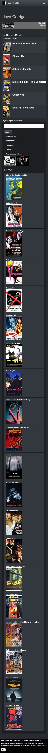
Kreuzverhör (10, 288)
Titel (14, 39)
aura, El (8, 455)
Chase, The (18, 56)
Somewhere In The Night (15, 231)
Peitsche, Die (11, 371)
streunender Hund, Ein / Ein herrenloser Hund (23, 622)
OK (3, 750)
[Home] (4, 3)
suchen (7, 132)
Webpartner (10, 140)
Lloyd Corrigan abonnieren (12, 121)
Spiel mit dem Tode (23, 107)
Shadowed (18, 94)
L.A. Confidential (12, 510)
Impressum (10, 145)
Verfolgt (9, 260)
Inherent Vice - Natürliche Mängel (18, 400)
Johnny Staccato (21, 69)
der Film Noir (14, 2)
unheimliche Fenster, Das (15, 566)
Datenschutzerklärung (14, 154)
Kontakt (9, 149)
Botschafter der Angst (24, 43)
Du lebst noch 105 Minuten (16, 650)
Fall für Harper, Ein (13, 343)
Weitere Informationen (38, 745)
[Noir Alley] (22, 161)
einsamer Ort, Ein (12, 705)
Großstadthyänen (12, 594)
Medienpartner (11, 136)
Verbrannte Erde (12, 677)
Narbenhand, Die (12, 203)
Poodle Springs (11, 538)
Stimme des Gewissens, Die (16, 175)
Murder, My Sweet (12, 482)
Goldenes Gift (11, 315)
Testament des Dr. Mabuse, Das (18, 428)
